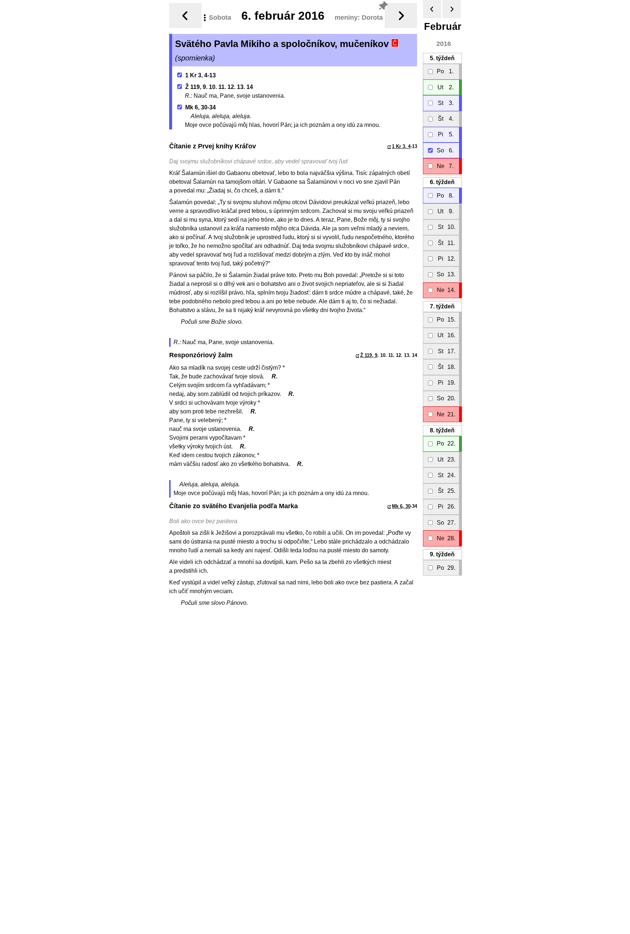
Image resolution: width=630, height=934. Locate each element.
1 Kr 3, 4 (401, 146)
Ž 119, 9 (368, 355)
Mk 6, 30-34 (200, 107)
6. (442, 182)
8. (442, 430)
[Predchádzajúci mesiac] (432, 9)
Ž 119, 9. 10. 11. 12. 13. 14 (219, 87)
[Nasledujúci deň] (401, 15)
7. (442, 306)
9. (442, 554)
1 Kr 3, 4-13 (200, 75)
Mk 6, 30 (401, 506)
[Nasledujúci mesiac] (452, 9)
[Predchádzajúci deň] (185, 15)
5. (442, 58)
